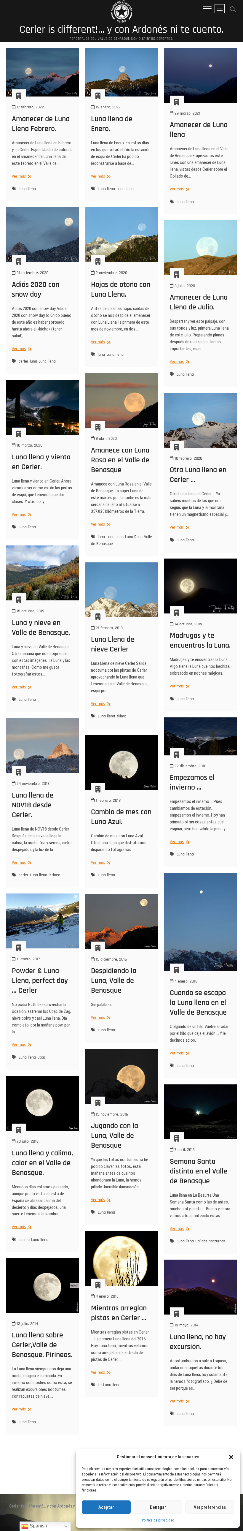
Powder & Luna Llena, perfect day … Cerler (40, 980)
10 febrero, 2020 (187, 458)
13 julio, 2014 (26, 1323)
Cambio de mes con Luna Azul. (121, 817)
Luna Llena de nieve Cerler (112, 644)
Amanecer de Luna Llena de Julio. (199, 302)
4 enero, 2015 (107, 1296)
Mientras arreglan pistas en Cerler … (119, 1313)
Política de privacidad (158, 1520)
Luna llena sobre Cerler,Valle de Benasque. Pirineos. (42, 1345)
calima (24, 1239)
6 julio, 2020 (184, 286)
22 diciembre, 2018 (189, 766)
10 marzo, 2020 (28, 445)
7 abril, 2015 (184, 1149)
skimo (121, 716)
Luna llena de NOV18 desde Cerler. (32, 805)
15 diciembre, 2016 (111, 959)
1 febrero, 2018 (108, 800)
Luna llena (27, 189)
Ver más (21, 176)
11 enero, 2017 (27, 959)
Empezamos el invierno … (192, 782)
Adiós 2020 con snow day (35, 289)
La (100, 1385)
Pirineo (54, 875)
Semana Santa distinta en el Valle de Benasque (198, 1171)
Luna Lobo (125, 189)
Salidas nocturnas (210, 1241)
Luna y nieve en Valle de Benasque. (41, 628)
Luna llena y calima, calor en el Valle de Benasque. (42, 1163)
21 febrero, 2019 (109, 628)
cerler (23, 361)
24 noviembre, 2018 (32, 783)
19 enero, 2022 (108, 107)
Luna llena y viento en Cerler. (41, 462)
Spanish (37, 1525)
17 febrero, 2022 (29, 107)
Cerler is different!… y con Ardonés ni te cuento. (122, 29)
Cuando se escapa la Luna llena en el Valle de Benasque (198, 1002)
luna (33, 361)
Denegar (158, 1507)
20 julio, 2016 (27, 1141)
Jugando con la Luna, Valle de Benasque (114, 1135)
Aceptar (106, 1507)
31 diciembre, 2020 (31, 273)
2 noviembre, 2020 (111, 273)
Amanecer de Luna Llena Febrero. (41, 124)
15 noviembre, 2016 (111, 1114)
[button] (231, 1457)
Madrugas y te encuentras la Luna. (200, 640)
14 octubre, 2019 (187, 624)
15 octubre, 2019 (29, 611)
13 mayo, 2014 (185, 1325)
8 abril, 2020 (106, 438)
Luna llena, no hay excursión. (198, 1342)
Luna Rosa (134, 537)
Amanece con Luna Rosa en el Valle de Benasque (120, 460)
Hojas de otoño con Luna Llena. (120, 289)
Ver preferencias (210, 1507)
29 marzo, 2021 (186, 113)
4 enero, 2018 (185, 981)
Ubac (41, 1057)
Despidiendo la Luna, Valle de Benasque (113, 980)
